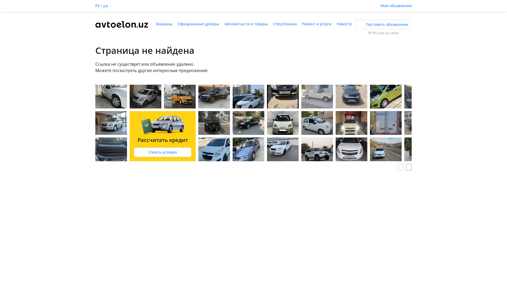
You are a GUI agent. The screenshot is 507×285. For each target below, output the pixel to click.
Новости (344, 23)
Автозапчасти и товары (246, 23)
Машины (164, 23)
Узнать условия (163, 152)
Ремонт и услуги (316, 23)
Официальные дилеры (198, 23)
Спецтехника (285, 23)
